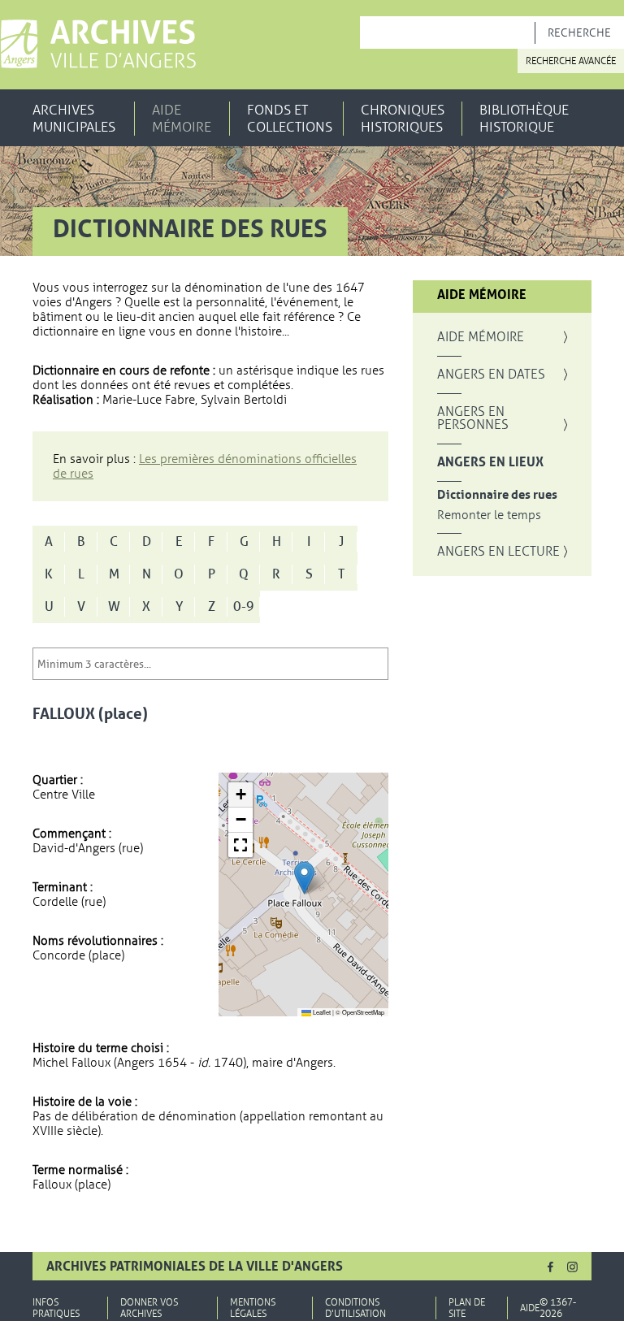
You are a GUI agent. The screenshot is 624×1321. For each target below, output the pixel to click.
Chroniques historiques (402, 119)
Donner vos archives (149, 1308)
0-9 (243, 607)
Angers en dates (491, 374)
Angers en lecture (498, 551)
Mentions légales (252, 1308)
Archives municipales (73, 119)
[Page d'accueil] (98, 44)
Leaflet (321, 1011)
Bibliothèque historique (524, 119)
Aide (530, 1308)
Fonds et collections (289, 119)
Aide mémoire (181, 119)
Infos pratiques (56, 1308)
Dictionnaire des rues (497, 495)
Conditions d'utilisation (355, 1308)
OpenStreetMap (363, 1011)
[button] (304, 877)
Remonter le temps (489, 515)
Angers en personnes (473, 418)
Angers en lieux (490, 462)
